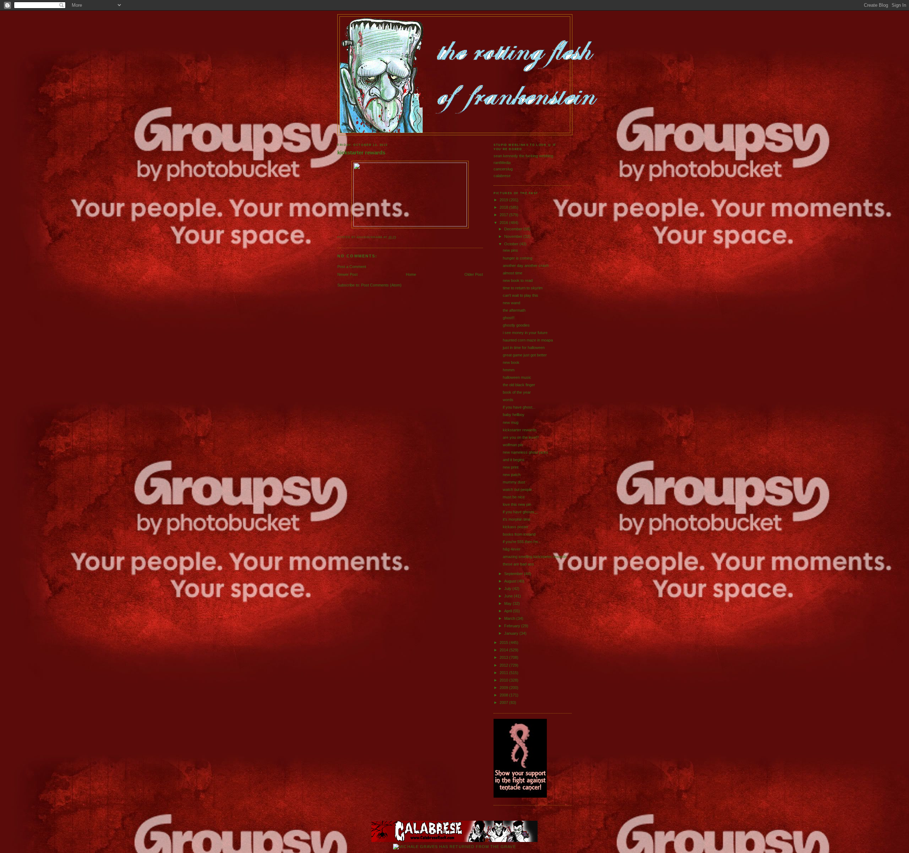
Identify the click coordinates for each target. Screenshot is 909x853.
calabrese (502, 176)
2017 (504, 215)
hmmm (509, 370)
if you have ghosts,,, (520, 512)
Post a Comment (351, 266)
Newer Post (347, 274)
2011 (504, 673)
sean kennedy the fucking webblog (523, 156)
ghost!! (509, 318)
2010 (504, 680)
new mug (510, 422)
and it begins (513, 460)
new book (511, 362)
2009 (504, 687)
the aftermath (514, 310)
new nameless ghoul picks (525, 452)
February (512, 626)
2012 (504, 665)
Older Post (473, 274)
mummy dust (514, 482)
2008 (504, 695)
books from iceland (519, 534)
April (508, 611)
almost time (512, 273)
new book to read (518, 280)
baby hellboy (513, 414)
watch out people (517, 489)
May (508, 603)
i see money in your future (525, 332)
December (513, 229)
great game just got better (525, 355)
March (510, 618)
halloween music (517, 377)
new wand (511, 303)
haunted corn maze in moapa (528, 340)
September (514, 574)
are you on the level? (521, 437)
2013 (504, 657)
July (508, 588)
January (511, 633)
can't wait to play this (520, 295)
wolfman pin (513, 445)
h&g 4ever (512, 549)
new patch (512, 474)
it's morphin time (516, 519)
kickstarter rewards (361, 152)
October (511, 244)
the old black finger (519, 385)
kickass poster (515, 527)
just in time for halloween (524, 347)
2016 (504, 222)
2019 (504, 200)
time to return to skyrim (523, 288)
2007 (504, 702)
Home (411, 274)
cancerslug (503, 169)
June (509, 596)
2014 (504, 650)
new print (510, 467)
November (513, 236)
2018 (504, 207)
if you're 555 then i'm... (522, 542)
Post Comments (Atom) (381, 285)
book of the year (517, 392)
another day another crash (526, 265)
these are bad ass (518, 564)
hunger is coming (517, 258)
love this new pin (517, 504)
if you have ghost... (519, 407)
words (508, 400)
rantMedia (502, 162)
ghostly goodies (516, 325)
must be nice (514, 497)
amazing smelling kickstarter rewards (535, 556)
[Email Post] (397, 237)
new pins (510, 250)
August (510, 581)
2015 (504, 642)
